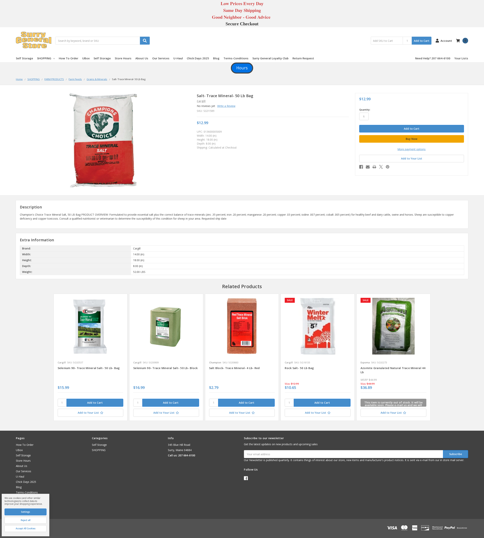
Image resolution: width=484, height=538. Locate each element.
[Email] (368, 167)
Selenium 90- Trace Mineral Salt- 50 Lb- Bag (89, 368)
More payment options (411, 149)
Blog (216, 58)
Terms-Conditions (235, 58)
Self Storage (24, 58)
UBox (86, 58)
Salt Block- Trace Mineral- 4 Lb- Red (234, 368)
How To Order (68, 58)
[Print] (374, 167)
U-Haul (178, 58)
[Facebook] (361, 167)
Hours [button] (242, 67)
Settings (25, 511)
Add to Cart (421, 41)
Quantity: (364, 109)
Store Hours (123, 58)
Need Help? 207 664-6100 (432, 58)
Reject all (25, 520)
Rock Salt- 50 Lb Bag (299, 368)
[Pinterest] (387, 167)
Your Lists (461, 58)
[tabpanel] (90, 357)
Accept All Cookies (26, 528)
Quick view (90, 326)
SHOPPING (44, 58)
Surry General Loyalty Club (270, 58)
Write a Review (226, 106)
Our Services (160, 58)
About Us (141, 58)
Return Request (303, 58)
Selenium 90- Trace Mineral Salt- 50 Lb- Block (165, 368)
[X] (381, 167)
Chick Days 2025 (198, 58)
